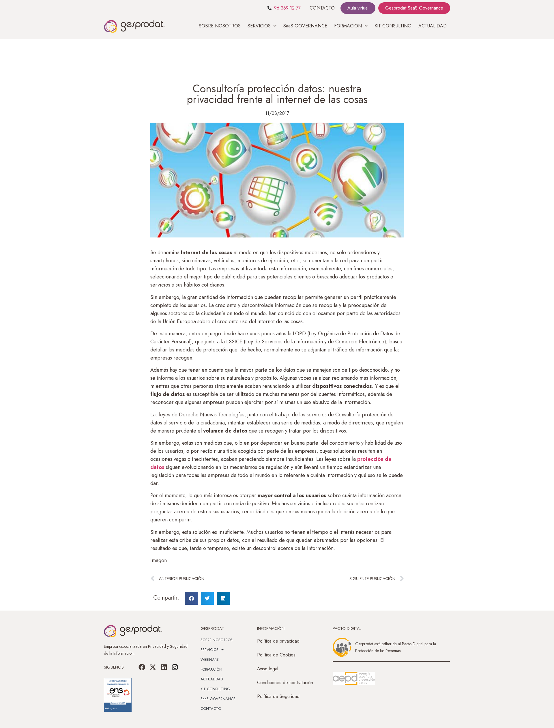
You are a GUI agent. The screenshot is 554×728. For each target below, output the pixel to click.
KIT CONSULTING (393, 26)
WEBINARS (210, 659)
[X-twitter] (153, 667)
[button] (191, 598)
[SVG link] (354, 678)
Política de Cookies (276, 655)
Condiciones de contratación (285, 682)
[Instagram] (174, 667)
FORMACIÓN (211, 669)
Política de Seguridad (278, 696)
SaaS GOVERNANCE (305, 26)
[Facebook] (142, 667)
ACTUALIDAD (432, 26)
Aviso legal (267, 668)
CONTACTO (322, 8)
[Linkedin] (164, 667)
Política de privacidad (278, 641)
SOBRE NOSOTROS (220, 26)
